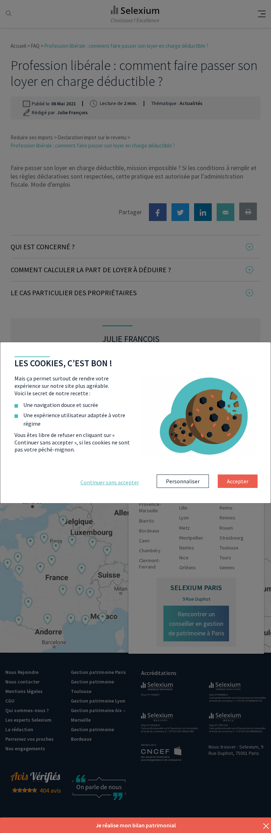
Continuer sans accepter (109, 482)
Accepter (237, 481)
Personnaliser (183, 481)
